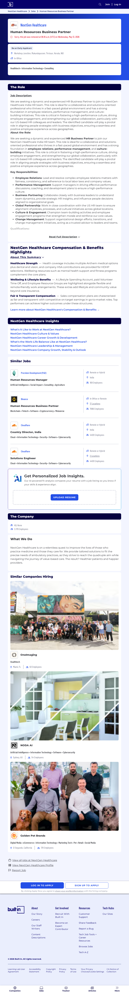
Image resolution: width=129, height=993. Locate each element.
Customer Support (84, 915)
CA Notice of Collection (113, 970)
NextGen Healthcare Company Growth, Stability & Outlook (48, 349)
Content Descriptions (38, 936)
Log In (117, 4)
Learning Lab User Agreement (16, 970)
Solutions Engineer (23, 458)
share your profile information (69, 891)
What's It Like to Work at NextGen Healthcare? (40, 329)
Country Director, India (25, 432)
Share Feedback (87, 922)
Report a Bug (86, 928)
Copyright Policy (51, 970)
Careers (35, 919)
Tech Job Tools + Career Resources (88, 937)
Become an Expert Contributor (61, 926)
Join (107, 4)
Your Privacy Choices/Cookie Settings (92, 970)
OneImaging (28, 654)
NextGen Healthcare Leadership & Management (41, 345)
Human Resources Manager (28, 379)
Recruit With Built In (62, 915)
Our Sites (108, 914)
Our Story (36, 914)
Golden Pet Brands (32, 835)
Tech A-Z (83, 952)
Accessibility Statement (35, 970)
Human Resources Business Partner (34, 405)
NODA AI (26, 745)
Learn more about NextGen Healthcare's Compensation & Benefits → (55, 309)
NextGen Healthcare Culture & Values (34, 333)
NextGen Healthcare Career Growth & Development (43, 337)
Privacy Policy (62, 970)
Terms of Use (73, 970)
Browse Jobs (86, 946)
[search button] (100, 4)
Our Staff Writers (36, 927)
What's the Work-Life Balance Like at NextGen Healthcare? (48, 341)
